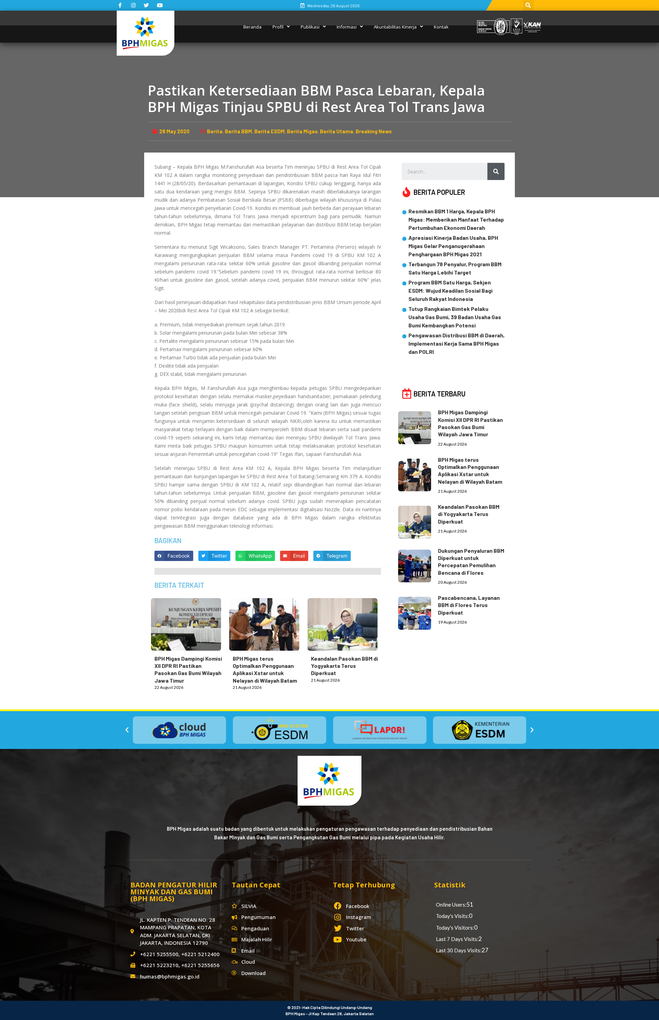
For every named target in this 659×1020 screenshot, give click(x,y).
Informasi (347, 27)
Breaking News (374, 131)
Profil (278, 27)
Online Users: (451, 904)
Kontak (441, 27)
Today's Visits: (452, 916)
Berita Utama (336, 131)
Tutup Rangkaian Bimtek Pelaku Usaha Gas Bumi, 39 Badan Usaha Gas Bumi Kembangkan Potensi (454, 316)
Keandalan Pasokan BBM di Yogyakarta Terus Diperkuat (344, 665)
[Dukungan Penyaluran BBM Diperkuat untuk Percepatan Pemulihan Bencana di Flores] (418, 565)
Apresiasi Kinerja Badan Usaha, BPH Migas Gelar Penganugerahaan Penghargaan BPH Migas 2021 (453, 245)
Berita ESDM (269, 131)
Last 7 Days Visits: (457, 939)
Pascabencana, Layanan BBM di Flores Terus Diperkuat (469, 605)
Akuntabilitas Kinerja (395, 27)
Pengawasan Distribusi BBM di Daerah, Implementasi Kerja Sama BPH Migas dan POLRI (456, 343)
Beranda (252, 27)
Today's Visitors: (455, 927)
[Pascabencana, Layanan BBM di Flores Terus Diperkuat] (418, 612)
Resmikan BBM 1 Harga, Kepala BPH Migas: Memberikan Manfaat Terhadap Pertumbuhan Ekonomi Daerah (456, 219)
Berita (214, 131)
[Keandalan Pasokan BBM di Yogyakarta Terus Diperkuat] (346, 623)
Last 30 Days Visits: (459, 950)
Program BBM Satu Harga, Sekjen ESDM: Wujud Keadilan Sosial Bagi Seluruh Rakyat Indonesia (450, 290)
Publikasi (310, 27)
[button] (127, 730)
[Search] (496, 171)
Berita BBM (238, 131)
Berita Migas (302, 131)
